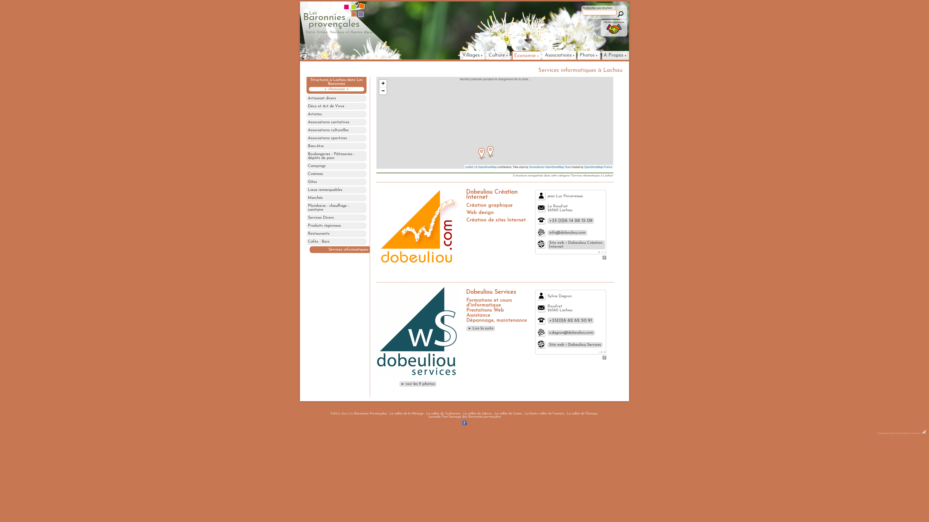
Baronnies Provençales (370, 413)
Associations (558, 55)
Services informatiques (348, 250)
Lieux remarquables (325, 190)
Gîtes (312, 182)
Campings (317, 166)
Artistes (315, 114)
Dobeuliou (882, 433)
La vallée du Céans (508, 413)
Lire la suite (480, 328)
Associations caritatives (328, 122)
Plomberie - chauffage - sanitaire (328, 208)
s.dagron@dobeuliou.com (571, 333)
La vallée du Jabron (477, 413)
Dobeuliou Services (491, 292)
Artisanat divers (322, 98)
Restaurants (319, 234)
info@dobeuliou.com (567, 233)
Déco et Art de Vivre (326, 106)
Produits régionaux (324, 226)
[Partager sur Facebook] (604, 258)
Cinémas (315, 174)
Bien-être (316, 146)
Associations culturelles (328, 130)
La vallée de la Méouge (407, 413)
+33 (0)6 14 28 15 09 (570, 220)
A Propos (613, 55)
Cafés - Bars (319, 242)
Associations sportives (327, 138)
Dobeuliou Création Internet (492, 194)
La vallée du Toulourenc (443, 413)
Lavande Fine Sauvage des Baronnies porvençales (464, 416)
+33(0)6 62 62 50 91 (570, 320)
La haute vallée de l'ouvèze (544, 413)
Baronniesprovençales (331, 20)
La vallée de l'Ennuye (582, 413)
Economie (525, 55)
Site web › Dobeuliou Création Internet (575, 245)
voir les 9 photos (418, 384)
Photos (587, 55)
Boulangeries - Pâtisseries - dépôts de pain (331, 156)
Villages (471, 55)
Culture (497, 55)
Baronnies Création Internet (905, 433)
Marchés (315, 198)
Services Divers (321, 218)
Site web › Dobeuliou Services (575, 345)
